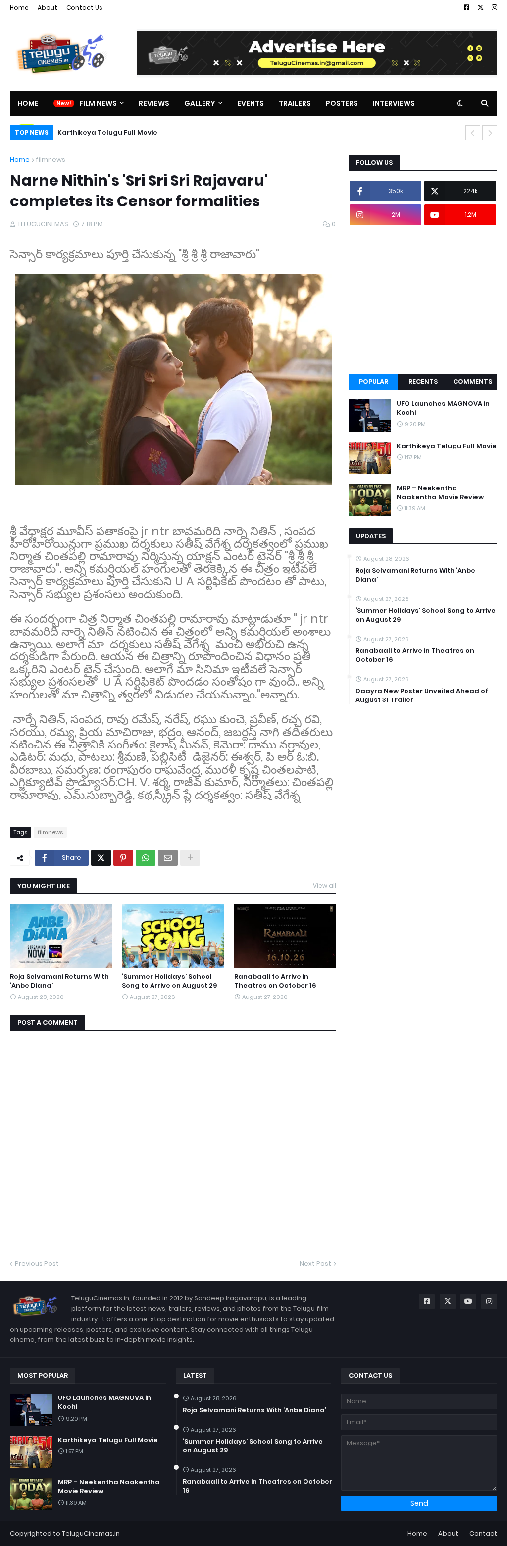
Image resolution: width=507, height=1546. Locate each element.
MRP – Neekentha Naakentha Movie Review (132, 132)
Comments (472, 381)
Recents (423, 381)
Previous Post (37, 1263)
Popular (373, 381)
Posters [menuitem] (342, 103)
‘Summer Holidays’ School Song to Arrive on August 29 (169, 981)
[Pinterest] (123, 858)
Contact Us (84, 7)
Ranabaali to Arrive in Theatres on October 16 (275, 981)
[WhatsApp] (145, 858)
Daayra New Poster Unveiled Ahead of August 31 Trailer (421, 695)
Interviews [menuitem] (394, 103)
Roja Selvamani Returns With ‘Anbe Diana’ (59, 981)
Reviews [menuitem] (154, 103)
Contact (483, 1533)
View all (324, 885)
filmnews (50, 159)
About (47, 7)
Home (19, 7)
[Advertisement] (423, 299)
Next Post (315, 1263)
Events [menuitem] (250, 103)
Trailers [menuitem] (295, 103)
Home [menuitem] (28, 103)
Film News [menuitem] (98, 103)
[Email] (168, 858)
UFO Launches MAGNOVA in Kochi (443, 408)
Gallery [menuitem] (199, 103)
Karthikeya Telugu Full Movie (447, 446)
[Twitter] (101, 858)
